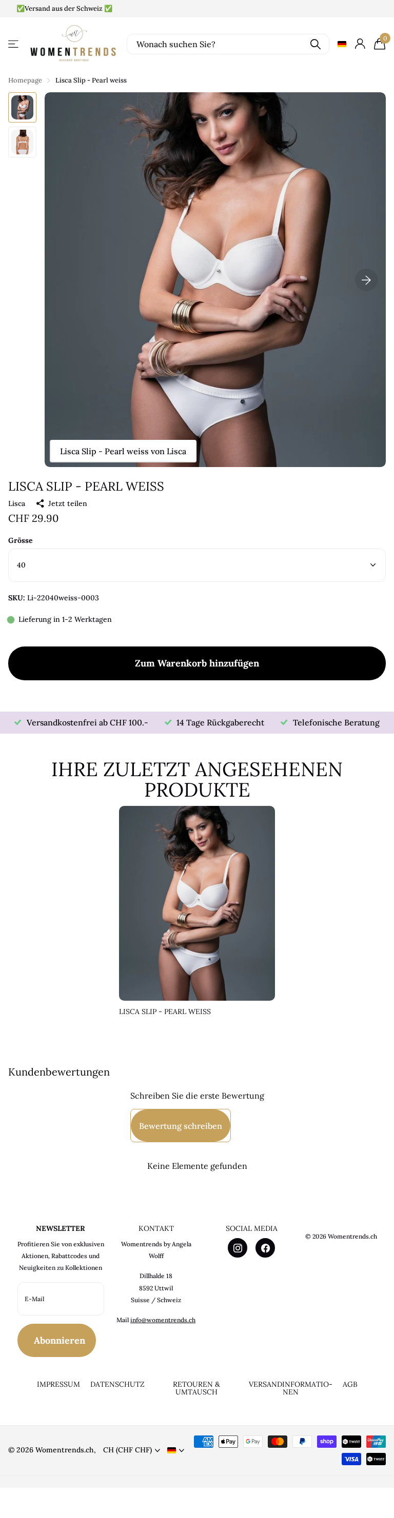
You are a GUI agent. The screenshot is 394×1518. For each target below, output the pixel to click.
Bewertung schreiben (180, 1126)
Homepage (25, 80)
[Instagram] (237, 1248)
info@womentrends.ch (162, 1320)
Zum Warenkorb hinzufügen (197, 663)
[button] (366, 280)
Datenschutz (117, 1384)
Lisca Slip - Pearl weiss (165, 1011)
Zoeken (315, 44)
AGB (350, 1384)
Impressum (58, 1384)
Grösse (20, 540)
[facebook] (265, 1248)
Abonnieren (61, 1340)
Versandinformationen (290, 1388)
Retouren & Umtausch (196, 1388)
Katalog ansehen (14, 43)
